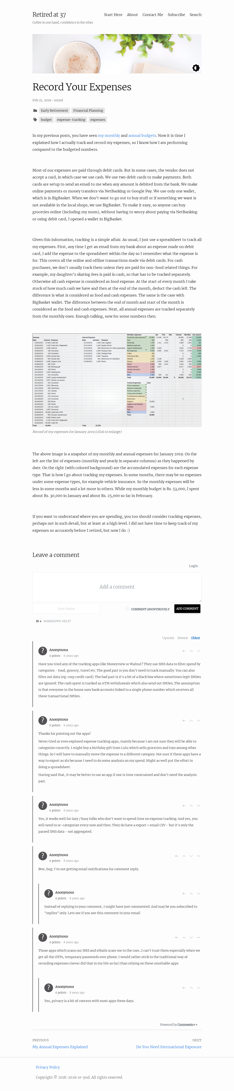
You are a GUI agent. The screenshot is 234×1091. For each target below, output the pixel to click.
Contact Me (153, 14)
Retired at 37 (49, 14)
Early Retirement (54, 110)
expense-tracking (71, 120)
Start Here (113, 14)
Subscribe (176, 14)
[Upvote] (191, 651)
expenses (97, 120)
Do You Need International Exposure (169, 1047)
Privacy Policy (48, 1067)
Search (196, 14)
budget (46, 120)
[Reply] (184, 651)
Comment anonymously (150, 609)
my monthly (109, 135)
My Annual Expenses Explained (60, 1047)
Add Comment (187, 608)
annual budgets (142, 135)
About (132, 14)
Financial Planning (88, 110)
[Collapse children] (198, 856)
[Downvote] (198, 651)
